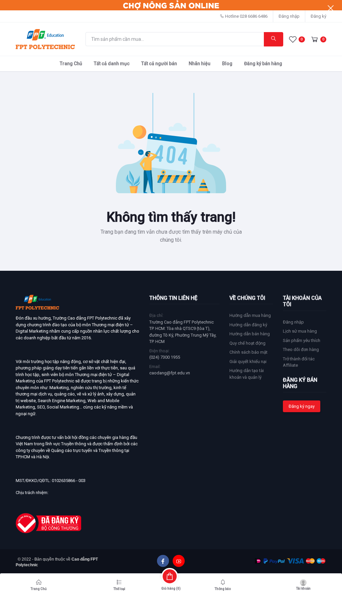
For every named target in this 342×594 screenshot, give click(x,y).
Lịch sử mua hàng (300, 331)
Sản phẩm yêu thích (301, 340)
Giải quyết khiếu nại (248, 361)
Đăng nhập (289, 16)
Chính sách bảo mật (248, 352)
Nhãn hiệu (199, 63)
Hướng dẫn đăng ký (248, 324)
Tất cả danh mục (112, 63)
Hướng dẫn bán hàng (249, 333)
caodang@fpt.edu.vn (169, 372)
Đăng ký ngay (302, 406)
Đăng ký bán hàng (263, 63)
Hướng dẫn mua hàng (250, 315)
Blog (227, 63)
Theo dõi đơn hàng (301, 349)
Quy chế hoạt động (247, 343)
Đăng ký (318, 16)
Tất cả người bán (159, 63)
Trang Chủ (71, 63)
